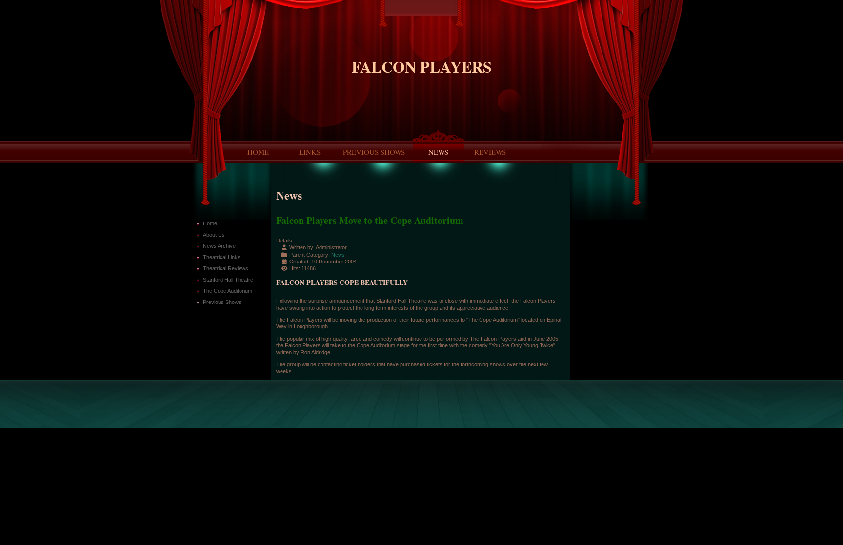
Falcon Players (422, 66)
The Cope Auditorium (227, 291)
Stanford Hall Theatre (228, 280)
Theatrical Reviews (225, 268)
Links (310, 152)
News (438, 152)
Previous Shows (374, 152)
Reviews (490, 152)
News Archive (219, 246)
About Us (214, 235)
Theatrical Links (222, 257)
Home (258, 152)
